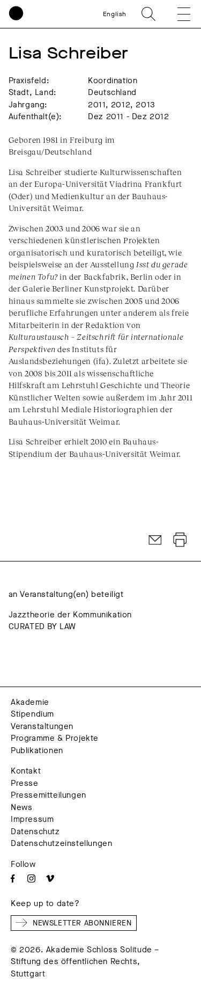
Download (180, 540)
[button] (176, 14)
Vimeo (50, 878)
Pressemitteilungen (48, 795)
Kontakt (26, 770)
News (21, 807)
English (114, 14)
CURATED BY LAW (42, 626)
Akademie (30, 702)
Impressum (32, 819)
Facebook (13, 878)
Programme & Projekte (55, 738)
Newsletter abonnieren (82, 923)
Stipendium (32, 714)
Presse (25, 783)
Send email (155, 540)
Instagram (31, 878)
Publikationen (37, 750)
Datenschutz (35, 831)
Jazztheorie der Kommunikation (70, 614)
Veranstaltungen (42, 726)
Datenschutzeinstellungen (61, 843)
